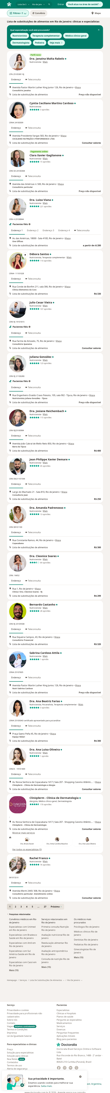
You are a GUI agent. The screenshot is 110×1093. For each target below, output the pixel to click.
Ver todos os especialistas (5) (27, 849)
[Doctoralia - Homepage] (10, 4)
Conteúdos (12, 1062)
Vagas (21, 1026)
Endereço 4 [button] (64, 230)
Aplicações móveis (66, 1035)
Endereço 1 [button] (17, 230)
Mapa (98, 13)
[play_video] (17, 261)
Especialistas (63, 1010)
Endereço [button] (16, 79)
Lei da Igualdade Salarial (19, 1035)
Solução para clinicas (17, 1055)
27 (45, 906)
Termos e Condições (17, 1029)
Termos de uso (14, 1065)
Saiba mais (46, 1086)
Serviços (23, 980)
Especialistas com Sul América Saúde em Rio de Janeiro (22, 954)
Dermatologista (20, 42)
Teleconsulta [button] (34, 79)
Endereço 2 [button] (32, 230)
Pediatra (39, 42)
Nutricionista (19, 35)
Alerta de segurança (17, 1068)
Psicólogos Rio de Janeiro (86, 926)
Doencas (61, 1029)
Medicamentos (64, 1023)
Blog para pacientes (67, 1039)
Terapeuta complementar (46, 35)
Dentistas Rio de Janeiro (86, 939)
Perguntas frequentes (68, 1032)
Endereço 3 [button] (48, 230)
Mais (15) (14, 970)
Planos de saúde (65, 1016)
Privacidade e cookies (18, 1010)
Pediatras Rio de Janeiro (86, 944)
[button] (99, 30)
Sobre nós (12, 1019)
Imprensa (12, 1032)
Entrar (61, 4)
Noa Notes (15, 1059)
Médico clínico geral (76, 35)
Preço (10, 1049)
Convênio (40, 13)
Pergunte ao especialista (69, 1019)
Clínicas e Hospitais (66, 1013)
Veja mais (55, 42)
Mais (45, 61)
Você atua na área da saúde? (83, 4)
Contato (11, 1023)
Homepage (12, 980)
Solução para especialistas (20, 1052)
